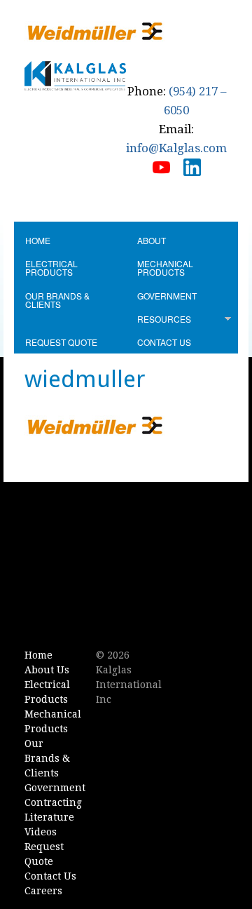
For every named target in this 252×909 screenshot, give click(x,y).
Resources (164, 319)
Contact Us (164, 342)
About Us (46, 669)
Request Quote (61, 342)
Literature (49, 817)
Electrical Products (51, 267)
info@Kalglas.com (176, 148)
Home (37, 240)
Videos (40, 831)
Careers (43, 890)
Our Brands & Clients (57, 300)
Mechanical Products (165, 267)
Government (167, 296)
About (151, 240)
